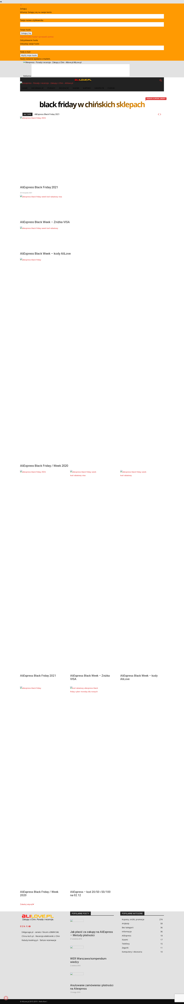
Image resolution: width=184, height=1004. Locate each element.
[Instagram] (23, 926)
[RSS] (25, 926)
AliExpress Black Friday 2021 (47, 114)
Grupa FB (99, 88)
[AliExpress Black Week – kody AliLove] (92, 237)
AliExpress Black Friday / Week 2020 (44, 465)
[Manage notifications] (6, 998)
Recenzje (64, 88)
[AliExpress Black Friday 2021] (92, 149)
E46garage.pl (27, 932)
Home (25, 88)
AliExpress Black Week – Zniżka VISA (45, 222)
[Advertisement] (81, 70)
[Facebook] (21, 926)
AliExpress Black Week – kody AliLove (45, 253)
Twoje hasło (25, 29)
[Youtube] (29, 926)
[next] (160, 114)
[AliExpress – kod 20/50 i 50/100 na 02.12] (92, 787)
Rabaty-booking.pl (30, 940)
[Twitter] (27, 926)
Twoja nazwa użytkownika (31, 20)
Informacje (37, 88)
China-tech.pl (28, 936)
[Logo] (47, 83)
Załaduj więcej (26, 904)
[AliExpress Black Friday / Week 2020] (92, 359)
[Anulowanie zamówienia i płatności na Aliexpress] (92, 977)
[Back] (21, 5)
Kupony (87, 88)
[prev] (158, 114)
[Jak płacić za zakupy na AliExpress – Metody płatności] (92, 924)
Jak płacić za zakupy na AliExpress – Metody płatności (91, 933)
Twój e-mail (25, 52)
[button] (160, 81)
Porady (51, 88)
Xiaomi (76, 88)
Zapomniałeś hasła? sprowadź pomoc (37, 36)
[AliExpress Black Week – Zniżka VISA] (92, 205)
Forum (111, 88)
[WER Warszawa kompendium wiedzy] (92, 950)
